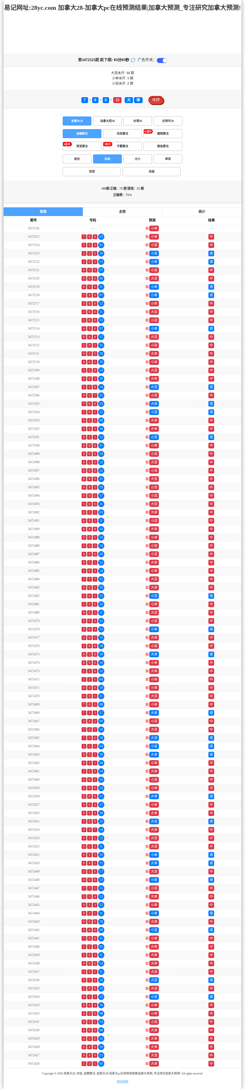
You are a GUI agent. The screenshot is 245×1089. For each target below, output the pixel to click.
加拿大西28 (107, 121)
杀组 (107, 159)
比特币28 (168, 121)
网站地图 (122, 1081)
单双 (168, 159)
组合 (77, 159)
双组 (152, 171)
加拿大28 (77, 121)
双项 (92, 171)
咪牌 (156, 100)
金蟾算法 (82, 133)
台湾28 (137, 121)
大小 (137, 159)
